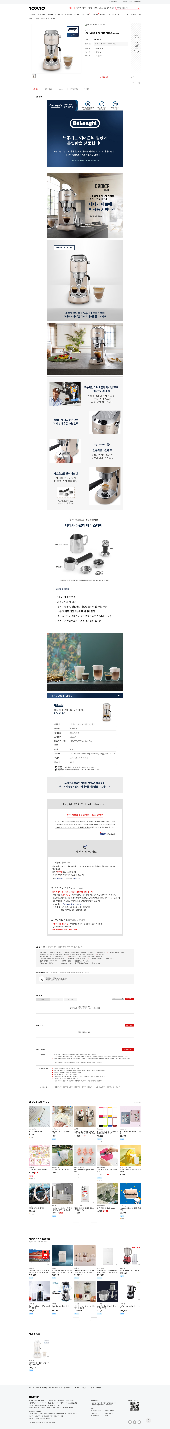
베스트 (95, 8)
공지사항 (91, 1388)
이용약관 (44, 1388)
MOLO (54, 1206)
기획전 (90, 8)
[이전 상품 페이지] (76, 1224)
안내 (115, 44)
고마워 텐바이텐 (94, 1415)
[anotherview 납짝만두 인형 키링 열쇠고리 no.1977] (62, 1123)
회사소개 (31, 1388)
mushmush (123, 1129)
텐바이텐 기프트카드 (96, 1411)
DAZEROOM (101, 1206)
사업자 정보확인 (73, 1403)
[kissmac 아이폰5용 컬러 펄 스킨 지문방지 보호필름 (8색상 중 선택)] (107, 1124)
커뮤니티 (72, 8)
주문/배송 (125, 1)
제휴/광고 (85, 1388)
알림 (120, 1)
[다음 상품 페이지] (93, 1224)
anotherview (56, 1129)
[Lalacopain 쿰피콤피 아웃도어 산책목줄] (62, 1159)
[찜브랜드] (86, 29)
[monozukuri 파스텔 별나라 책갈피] (39, 1122)
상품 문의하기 (129, 1025)
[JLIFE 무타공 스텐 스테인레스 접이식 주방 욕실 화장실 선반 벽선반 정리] (85, 1122)
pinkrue (31, 1167)
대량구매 (78, 8)
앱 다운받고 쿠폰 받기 (133, 1400)
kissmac (100, 1129)
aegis (31, 1206)
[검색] (138, 8)
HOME (30, 18)
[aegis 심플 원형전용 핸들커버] (39, 1199)
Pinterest (139, 83)
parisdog (123, 1206)
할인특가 (106, 8)
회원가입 (115, 1)
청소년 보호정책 (66, 1388)
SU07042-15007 (61, 978)
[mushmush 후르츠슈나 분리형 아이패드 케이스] (130, 1123)
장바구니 (137, 1)
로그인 (110, 1)
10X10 (37, 8)
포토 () (56, 999)
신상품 (101, 8)
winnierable (78, 1206)
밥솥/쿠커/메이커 (45, 18)
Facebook (136, 83)
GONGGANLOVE (125, 1167)
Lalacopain (55, 1167)
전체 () (42, 999)
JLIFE (76, 1129)
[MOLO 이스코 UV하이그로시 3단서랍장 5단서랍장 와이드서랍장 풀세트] (62, 1200)
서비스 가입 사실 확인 (68, 1407)
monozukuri (33, 1129)
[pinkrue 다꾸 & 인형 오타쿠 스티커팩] (39, 1162)
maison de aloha (80, 1167)
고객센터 (130, 1)
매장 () (70, 999)
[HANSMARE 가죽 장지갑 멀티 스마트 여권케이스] (107, 1163)
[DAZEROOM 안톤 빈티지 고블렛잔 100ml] (107, 1198)
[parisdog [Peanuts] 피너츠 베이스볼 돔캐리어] (130, 1201)
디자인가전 (36, 18)
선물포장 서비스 (94, 1413)
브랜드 (112, 8)
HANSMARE (101, 1167)
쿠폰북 (106, 1415)
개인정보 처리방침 (54, 1388)
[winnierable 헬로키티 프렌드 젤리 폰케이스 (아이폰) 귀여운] (85, 1198)
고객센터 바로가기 (95, 1400)
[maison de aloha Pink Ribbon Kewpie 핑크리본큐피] (85, 1161)
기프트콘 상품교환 (109, 1411)
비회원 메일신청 (109, 1413)
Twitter (134, 83)
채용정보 (38, 1388)
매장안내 (98, 1388)
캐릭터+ (84, 8)
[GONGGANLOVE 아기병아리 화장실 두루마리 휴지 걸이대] (130, 1160)
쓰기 (136, 46)
